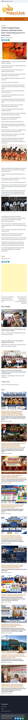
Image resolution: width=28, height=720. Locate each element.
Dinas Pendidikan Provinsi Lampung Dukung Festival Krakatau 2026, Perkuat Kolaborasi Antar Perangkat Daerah (13, 418)
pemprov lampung (18, 413)
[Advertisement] (14, 278)
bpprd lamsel (4, 594)
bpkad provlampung (14, 504)
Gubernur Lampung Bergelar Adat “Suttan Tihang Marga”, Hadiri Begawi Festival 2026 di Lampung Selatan (12, 450)
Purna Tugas (13, 626)
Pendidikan (4, 415)
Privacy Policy (4, 706)
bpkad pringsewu (5, 624)
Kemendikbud (14, 412)
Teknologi (12, 507)
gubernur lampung (5, 412)
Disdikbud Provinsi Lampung (16, 411)
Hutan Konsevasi (14, 684)
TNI (23, 687)
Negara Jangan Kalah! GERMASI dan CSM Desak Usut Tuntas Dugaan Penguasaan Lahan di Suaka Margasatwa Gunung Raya (13, 690)
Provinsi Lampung (11, 415)
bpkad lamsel (13, 535)
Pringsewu (19, 625)
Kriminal (21, 684)
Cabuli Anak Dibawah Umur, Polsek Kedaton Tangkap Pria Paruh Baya (12, 341)
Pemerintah (4, 413)
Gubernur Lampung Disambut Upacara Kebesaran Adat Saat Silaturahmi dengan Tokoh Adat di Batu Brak (14, 480)
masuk (8, 384)
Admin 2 (3, 421)
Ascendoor (22, 716)
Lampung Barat (18, 475)
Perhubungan (13, 447)
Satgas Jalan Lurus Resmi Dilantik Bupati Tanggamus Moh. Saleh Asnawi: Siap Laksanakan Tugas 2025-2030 (13, 372)
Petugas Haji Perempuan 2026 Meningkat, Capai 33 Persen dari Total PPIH (13, 329)
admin (3, 37)
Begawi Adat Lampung (6, 443)
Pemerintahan (10, 413)
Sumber (3, 256)
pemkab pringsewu (12, 625)
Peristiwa (3, 687)
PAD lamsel (23, 594)
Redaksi (2, 708)
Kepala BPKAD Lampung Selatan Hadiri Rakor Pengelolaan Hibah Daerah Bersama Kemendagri (12, 540)
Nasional (3, 25)
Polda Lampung (9, 687)
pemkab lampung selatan (7, 538)
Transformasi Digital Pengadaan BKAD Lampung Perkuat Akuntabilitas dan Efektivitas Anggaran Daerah (12, 510)
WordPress (9, 718)
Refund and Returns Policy (6, 711)
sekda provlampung (14, 567)
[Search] (26, 19)
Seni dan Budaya (19, 415)
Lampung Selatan (5, 444)
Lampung (19, 412)
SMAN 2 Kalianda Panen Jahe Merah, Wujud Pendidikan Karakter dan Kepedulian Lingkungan (12, 659)
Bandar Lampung (5, 411)
